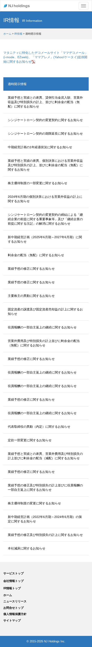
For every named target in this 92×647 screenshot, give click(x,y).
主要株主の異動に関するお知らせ (31, 296)
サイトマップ (12, 620)
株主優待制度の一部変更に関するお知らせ (37, 183)
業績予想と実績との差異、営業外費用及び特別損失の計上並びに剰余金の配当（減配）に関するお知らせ (45, 456)
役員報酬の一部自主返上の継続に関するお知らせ (42, 327)
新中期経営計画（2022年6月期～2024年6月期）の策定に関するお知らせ (45, 519)
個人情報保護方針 (15, 614)
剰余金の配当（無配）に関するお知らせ (36, 255)
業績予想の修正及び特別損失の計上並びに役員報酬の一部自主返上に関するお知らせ (45, 487)
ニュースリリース (15, 601)
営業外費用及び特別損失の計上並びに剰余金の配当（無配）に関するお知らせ (44, 343)
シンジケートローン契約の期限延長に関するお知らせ (45, 133)
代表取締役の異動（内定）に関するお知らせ (39, 426)
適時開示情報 (17, 84)
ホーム (7, 33)
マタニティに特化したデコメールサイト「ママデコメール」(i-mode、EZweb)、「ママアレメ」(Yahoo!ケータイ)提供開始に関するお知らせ (45, 57)
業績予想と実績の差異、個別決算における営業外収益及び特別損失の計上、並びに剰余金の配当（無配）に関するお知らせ (45, 165)
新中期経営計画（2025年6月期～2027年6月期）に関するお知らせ (45, 239)
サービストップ (13, 573)
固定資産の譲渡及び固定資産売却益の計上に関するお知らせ (45, 312)
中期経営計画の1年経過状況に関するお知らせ (40, 147)
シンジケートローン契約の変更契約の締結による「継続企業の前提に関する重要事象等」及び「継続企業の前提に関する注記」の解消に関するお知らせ (45, 219)
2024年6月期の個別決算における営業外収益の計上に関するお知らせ (45, 199)
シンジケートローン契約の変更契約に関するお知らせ (45, 120)
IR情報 (18, 33)
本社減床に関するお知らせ (26, 548)
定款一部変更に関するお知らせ (30, 440)
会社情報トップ (13, 581)
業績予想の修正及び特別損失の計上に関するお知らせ (45, 535)
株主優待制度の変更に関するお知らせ (34, 503)
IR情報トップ (12, 588)
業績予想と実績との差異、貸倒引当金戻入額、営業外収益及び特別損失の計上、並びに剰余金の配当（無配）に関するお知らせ (45, 102)
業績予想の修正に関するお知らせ (31, 268)
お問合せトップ (13, 607)
